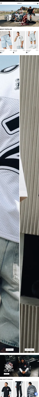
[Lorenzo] (19, 3)
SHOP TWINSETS (29, 349)
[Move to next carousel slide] (22, 24)
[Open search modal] (34, 3)
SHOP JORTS (9, 349)
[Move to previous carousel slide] (17, 24)
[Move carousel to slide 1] (19, 24)
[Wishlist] (36, 3)
